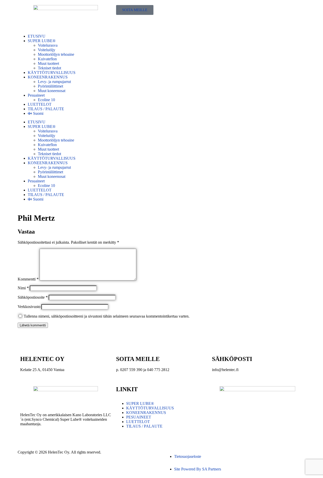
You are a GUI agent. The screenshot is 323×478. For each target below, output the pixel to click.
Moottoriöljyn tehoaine (56, 54)
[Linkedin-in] (232, 435)
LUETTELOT (39, 104)
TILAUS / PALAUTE (46, 109)
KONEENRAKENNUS (48, 77)
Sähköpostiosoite (33, 297)
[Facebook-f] (218, 435)
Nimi (23, 288)
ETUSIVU (36, 36)
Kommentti (28, 279)
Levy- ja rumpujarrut (54, 81)
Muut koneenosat (51, 91)
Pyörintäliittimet (50, 86)
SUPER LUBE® (42, 41)
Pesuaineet (36, 95)
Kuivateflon (47, 59)
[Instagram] (245, 435)
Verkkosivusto (29, 306)
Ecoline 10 (46, 100)
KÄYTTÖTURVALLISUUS (51, 72)
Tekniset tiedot (49, 68)
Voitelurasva (48, 45)
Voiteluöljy (46, 50)
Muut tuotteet (48, 63)
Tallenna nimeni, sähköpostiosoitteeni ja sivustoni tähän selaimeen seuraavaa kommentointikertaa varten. (107, 316)
